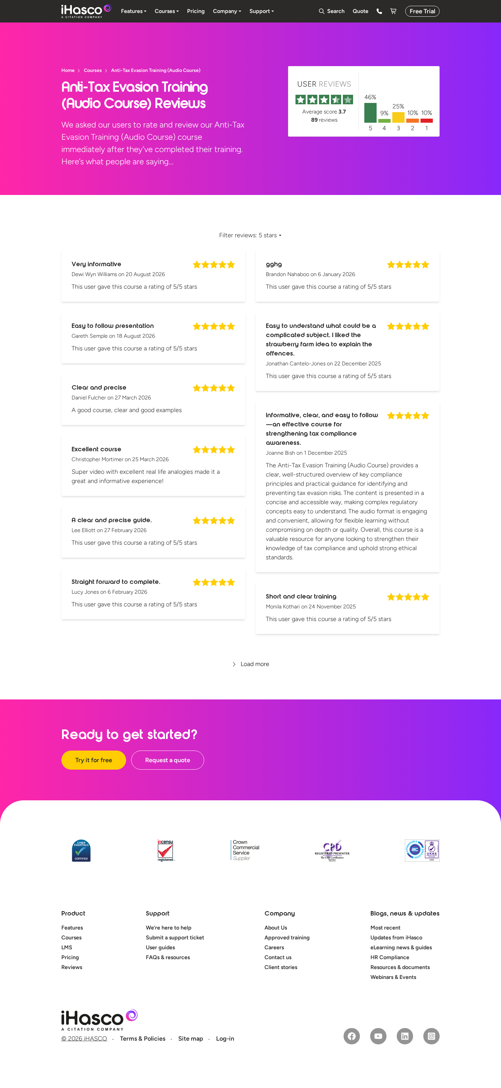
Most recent (385, 927)
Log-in (225, 1038)
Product (73, 914)
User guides (160, 947)
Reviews (71, 967)
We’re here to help (169, 927)
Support (157, 914)
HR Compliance (389, 957)
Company (279, 914)
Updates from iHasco (396, 937)
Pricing (70, 957)
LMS (66, 947)
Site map (190, 1038)
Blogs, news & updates (405, 914)
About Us (275, 927)
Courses (71, 937)
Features (72, 927)
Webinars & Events (393, 977)
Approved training (287, 937)
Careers (274, 947)
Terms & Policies (142, 1038)
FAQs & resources (168, 957)
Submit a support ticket (175, 937)
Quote (360, 11)
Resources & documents (400, 967)
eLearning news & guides (401, 947)
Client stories (280, 967)
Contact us (277, 957)
